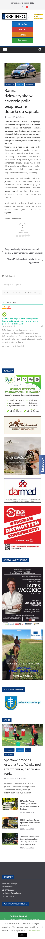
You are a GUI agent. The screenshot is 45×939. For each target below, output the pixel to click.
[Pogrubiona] (4, 292)
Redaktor (21, 117)
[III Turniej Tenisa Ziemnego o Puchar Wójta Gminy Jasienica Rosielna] (10, 807)
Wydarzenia (30, 84)
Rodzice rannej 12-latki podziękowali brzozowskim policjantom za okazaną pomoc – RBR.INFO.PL (20, 321)
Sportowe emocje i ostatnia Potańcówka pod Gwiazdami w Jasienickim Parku (22, 767)
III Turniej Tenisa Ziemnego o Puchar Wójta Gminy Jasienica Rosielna (29, 805)
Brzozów (22, 24)
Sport (28, 750)
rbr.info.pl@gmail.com (11, 893)
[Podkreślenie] (10, 292)
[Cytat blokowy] (22, 292)
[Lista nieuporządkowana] (19, 292)
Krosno (22, 29)
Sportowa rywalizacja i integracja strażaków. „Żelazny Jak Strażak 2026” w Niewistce (29, 840)
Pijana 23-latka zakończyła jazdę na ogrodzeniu (23, 261)
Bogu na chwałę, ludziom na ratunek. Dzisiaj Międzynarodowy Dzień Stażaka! (23, 251)
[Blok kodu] (25, 292)
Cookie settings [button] (34, 930)
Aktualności (10, 84)
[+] (34, 292)
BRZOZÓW (20, 84)
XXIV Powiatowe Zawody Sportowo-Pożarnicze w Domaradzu (30, 822)
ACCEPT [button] (22, 935)
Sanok (23, 34)
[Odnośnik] (28, 292)
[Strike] (13, 292)
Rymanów (22, 40)
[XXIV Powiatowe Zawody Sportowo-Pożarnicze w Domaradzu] (10, 824)
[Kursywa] (7, 292)
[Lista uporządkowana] (16, 292)
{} (31, 292)
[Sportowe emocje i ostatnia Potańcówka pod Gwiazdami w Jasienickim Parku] (22, 735)
